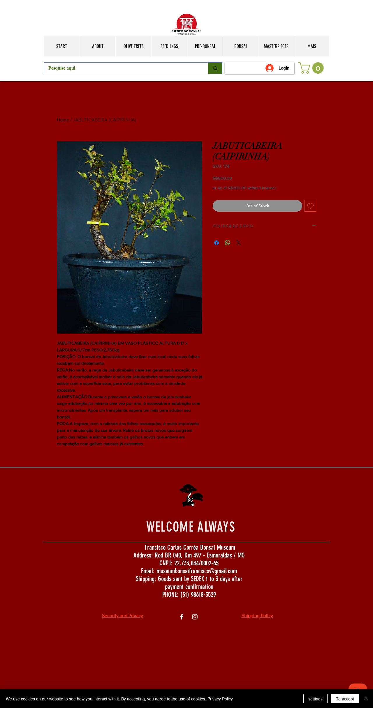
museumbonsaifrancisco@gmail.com (196, 571)
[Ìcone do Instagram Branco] (194, 616)
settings (315, 699)
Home (63, 119)
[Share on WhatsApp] (227, 242)
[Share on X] (238, 242)
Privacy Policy (220, 699)
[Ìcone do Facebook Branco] (181, 616)
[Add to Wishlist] (310, 206)
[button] (312, 68)
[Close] (366, 698)
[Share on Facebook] (216, 242)
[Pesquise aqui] (215, 68)
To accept (345, 699)
